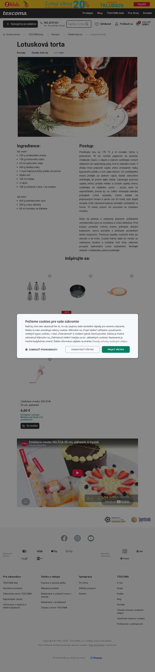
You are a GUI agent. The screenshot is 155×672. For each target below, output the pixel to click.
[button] (41, 349)
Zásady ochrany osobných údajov (109, 341)
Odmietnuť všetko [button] (82, 349)
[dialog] (77, 336)
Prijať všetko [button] (116, 349)
